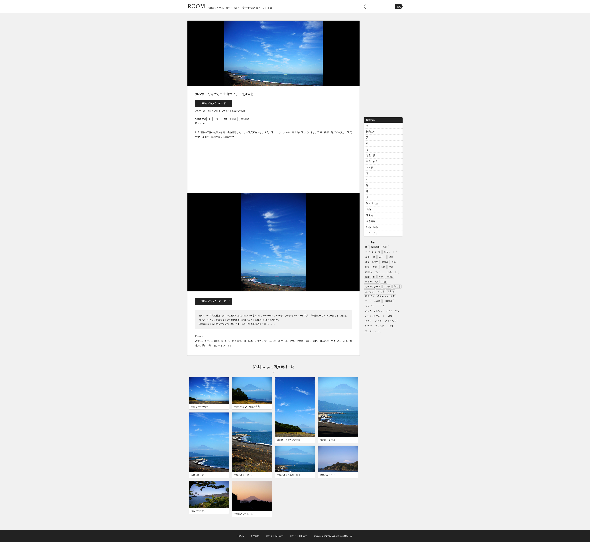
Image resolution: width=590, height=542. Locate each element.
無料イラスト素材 (274, 536)
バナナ (378, 321)
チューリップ (371, 281)
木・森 (369, 167)
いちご (368, 326)
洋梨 (390, 316)
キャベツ (379, 326)
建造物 (369, 215)
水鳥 (375, 267)
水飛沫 (368, 272)
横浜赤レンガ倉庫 (386, 296)
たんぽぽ (369, 291)
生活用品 (370, 221)
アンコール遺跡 (372, 301)
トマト (390, 326)
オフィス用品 (371, 262)
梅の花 (390, 276)
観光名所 (370, 131)
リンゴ (380, 306)
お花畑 (380, 291)
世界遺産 (245, 119)
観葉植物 (375, 247)
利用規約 (255, 324)
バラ (381, 276)
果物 (385, 247)
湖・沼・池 (372, 203)
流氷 (367, 257)
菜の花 (397, 286)
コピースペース (372, 252)
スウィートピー (391, 252)
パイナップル (392, 311)
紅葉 (367, 267)
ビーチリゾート (372, 286)
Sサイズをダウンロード (213, 103)
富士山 (233, 119)
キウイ (368, 321)
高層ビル (369, 296)
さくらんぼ (390, 321)
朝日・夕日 (372, 161)
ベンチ (387, 286)
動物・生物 (372, 227)
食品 (368, 209)
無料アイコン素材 (298, 536)
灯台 (384, 281)
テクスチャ (372, 233)
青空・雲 (370, 155)
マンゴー (369, 306)
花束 (389, 272)
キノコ (368, 331)
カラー (382, 257)
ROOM (196, 6)
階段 (367, 276)
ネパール (379, 272)
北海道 (385, 262)
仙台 (383, 267)
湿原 (391, 267)
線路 (391, 257)
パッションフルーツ (375, 316)
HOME (241, 536)
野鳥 (394, 262)
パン (377, 331)
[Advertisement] (273, 165)
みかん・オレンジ (373, 311)
